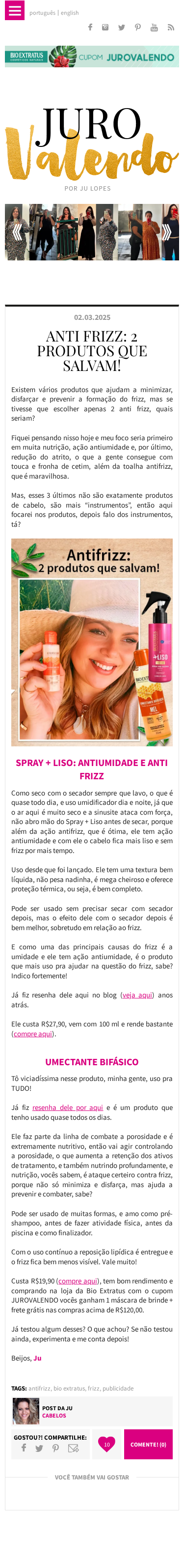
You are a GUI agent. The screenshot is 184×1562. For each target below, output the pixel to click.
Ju (69, 1408)
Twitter (39, 1448)
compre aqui (33, 1033)
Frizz (94, 1388)
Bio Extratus (69, 1388)
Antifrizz (39, 1388)
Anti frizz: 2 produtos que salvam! (92, 350)
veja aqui (138, 994)
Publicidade (118, 1388)
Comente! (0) (148, 1444)
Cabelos (54, 1415)
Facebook (24, 1448)
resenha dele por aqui (68, 1107)
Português (42, 13)
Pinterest (56, 1448)
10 (107, 1444)
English (70, 13)
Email (73, 1448)
